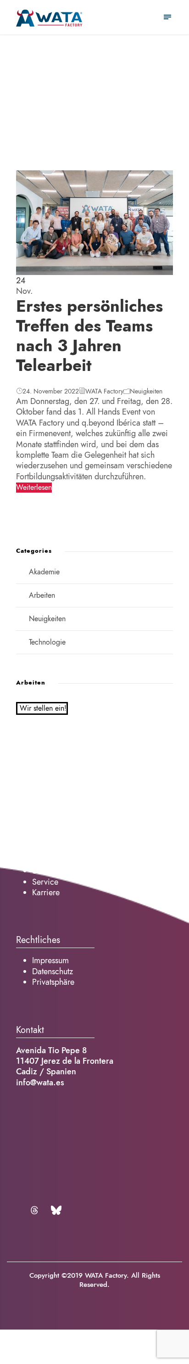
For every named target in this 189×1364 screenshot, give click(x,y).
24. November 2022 (50, 391)
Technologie (47, 642)
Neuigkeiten (146, 391)
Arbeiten (42, 595)
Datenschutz (52, 971)
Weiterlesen (34, 488)
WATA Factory (104, 391)
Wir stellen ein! (43, 708)
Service (45, 881)
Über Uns (47, 870)
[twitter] (36, 1210)
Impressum (50, 960)
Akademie (44, 572)
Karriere (46, 892)
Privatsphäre (53, 982)
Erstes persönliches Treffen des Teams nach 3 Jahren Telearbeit (89, 336)
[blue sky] (56, 1210)
